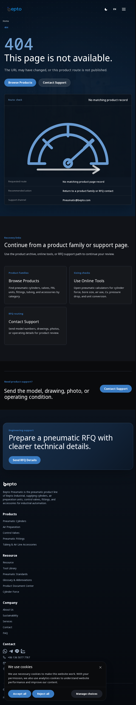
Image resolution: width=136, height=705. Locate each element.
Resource (8, 562)
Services (7, 621)
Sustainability (10, 615)
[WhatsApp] (5, 651)
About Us (8, 609)
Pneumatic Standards (15, 574)
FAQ (5, 633)
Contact (7, 627)
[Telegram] (11, 651)
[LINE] (17, 651)
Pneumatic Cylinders (14, 521)
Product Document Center (18, 586)
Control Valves (11, 532)
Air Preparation (11, 527)
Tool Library (9, 568)
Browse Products (20, 82)
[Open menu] (121, 9)
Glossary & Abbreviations (17, 580)
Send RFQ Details (25, 460)
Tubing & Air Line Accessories (20, 544)
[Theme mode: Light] (106, 9)
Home (6, 21)
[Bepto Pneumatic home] (14, 9)
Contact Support (54, 82)
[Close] (100, 667)
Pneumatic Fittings (14, 538)
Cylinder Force (11, 591)
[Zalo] (23, 651)
